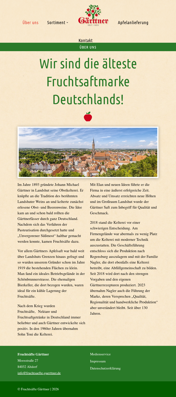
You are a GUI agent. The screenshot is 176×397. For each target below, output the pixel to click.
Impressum (98, 361)
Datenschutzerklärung (105, 368)
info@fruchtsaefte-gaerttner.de (39, 372)
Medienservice (100, 354)
